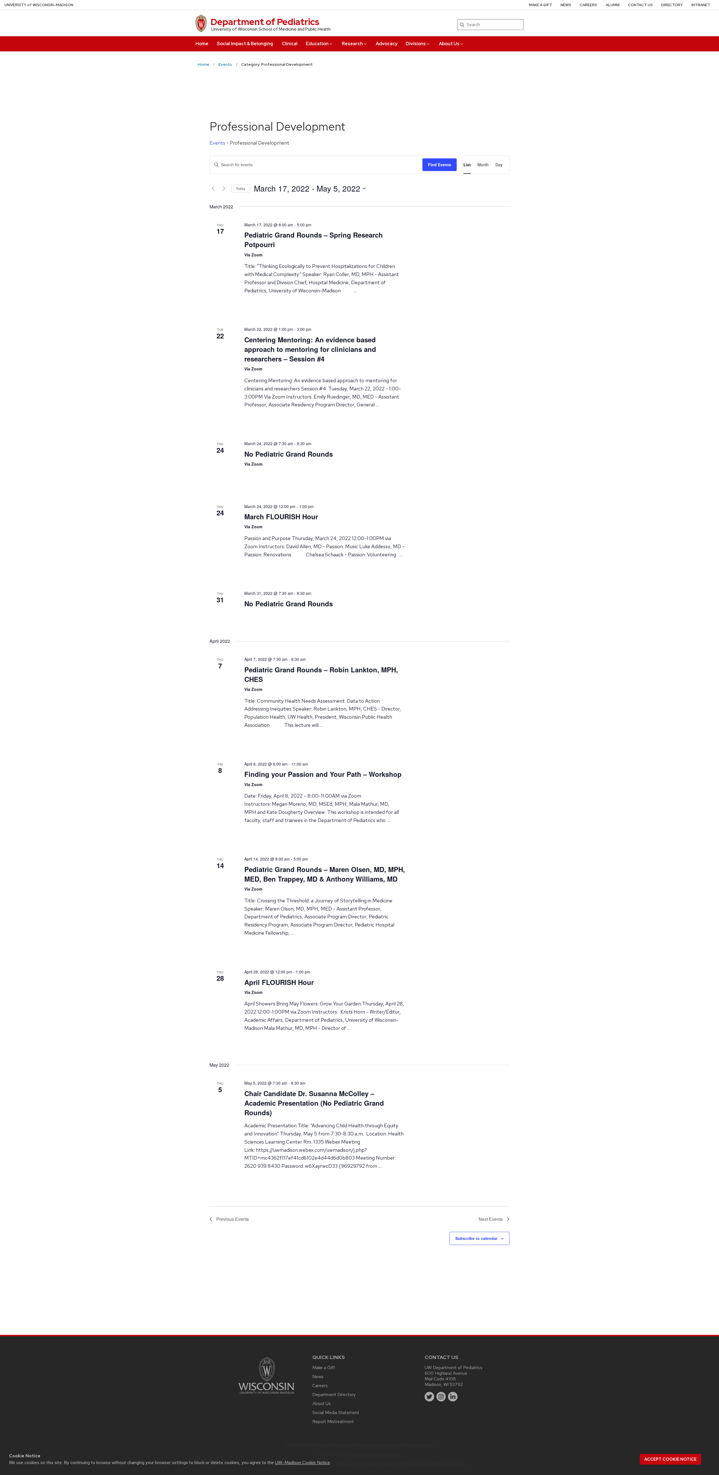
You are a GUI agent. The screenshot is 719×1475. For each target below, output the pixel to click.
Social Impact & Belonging (245, 44)
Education (317, 44)
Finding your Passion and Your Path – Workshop (323, 774)
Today (240, 188)
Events (217, 143)
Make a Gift (540, 5)
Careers (588, 5)
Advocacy (386, 44)
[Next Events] (223, 188)
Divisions (416, 44)
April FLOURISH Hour (279, 982)
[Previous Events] (213, 188)
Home (201, 44)
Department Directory (334, 1394)
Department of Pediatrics (265, 22)
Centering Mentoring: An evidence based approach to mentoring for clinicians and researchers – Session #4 (310, 349)
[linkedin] (453, 1396)
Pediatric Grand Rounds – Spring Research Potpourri (313, 239)
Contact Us (640, 5)
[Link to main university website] (266, 1395)
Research (352, 44)
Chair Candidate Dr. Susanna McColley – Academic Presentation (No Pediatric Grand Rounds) (314, 1103)
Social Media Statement (335, 1412)
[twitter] (429, 1396)
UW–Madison (38, 5)
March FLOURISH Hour (281, 516)
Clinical (289, 44)
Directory (672, 5)
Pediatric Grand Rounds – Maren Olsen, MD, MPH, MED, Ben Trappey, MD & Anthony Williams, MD (324, 874)
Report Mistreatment (333, 1421)
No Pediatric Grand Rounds (288, 454)
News (566, 5)
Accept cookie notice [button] (670, 1459)
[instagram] (441, 1396)
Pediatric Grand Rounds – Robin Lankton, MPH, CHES (321, 674)
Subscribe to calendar (476, 1238)
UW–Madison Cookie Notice (302, 1462)
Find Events (439, 164)
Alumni (613, 5)
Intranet (700, 5)
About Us (449, 44)
